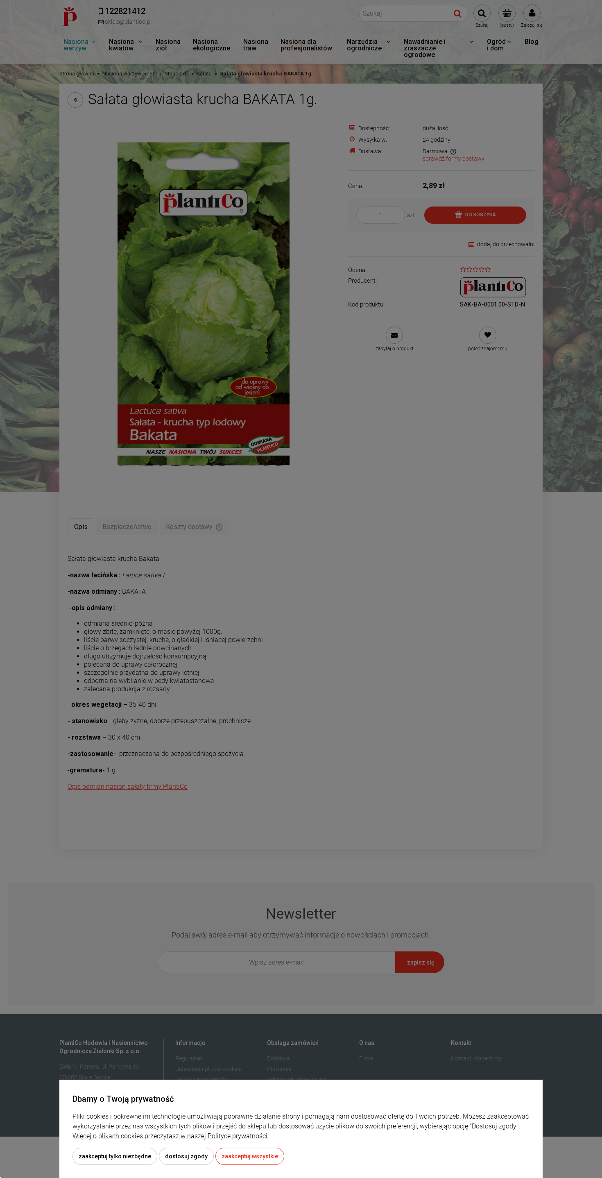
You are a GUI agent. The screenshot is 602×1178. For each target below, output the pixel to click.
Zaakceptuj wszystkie (250, 1156)
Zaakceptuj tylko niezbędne (115, 1156)
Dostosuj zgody (186, 1156)
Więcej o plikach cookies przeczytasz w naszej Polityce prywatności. (170, 1136)
